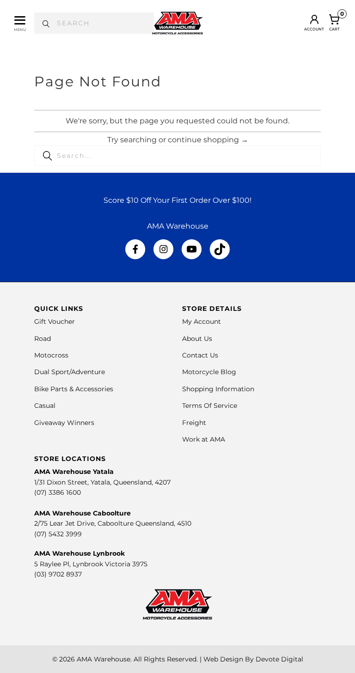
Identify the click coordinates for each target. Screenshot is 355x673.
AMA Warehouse (103, 659)
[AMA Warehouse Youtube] (191, 249)
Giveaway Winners (64, 422)
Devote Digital (279, 659)
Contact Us (200, 355)
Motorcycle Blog (209, 372)
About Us (197, 338)
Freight (194, 422)
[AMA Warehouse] (177, 23)
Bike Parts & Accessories (73, 389)
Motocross (51, 355)
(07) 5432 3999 (58, 534)
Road (42, 338)
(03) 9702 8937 (58, 574)
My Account (201, 321)
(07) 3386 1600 (57, 492)
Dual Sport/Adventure (69, 372)
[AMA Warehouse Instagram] (163, 249)
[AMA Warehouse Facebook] (135, 249)
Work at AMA (203, 439)
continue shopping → (208, 139)
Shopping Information (218, 389)
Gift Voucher (54, 321)
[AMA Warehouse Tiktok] (219, 249)
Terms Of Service (209, 405)
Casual (44, 405)
